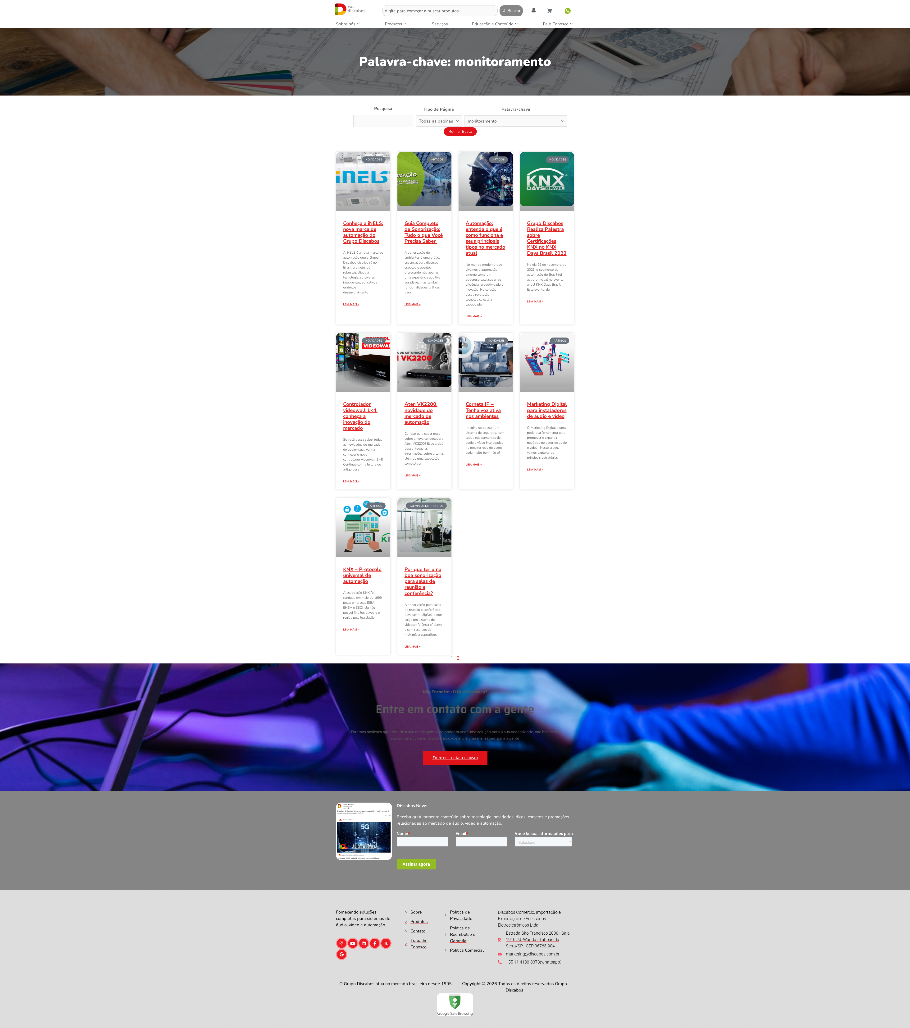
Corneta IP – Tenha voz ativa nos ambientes (483, 410)
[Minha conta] (533, 10)
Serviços (440, 24)
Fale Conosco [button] (556, 24)
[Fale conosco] (568, 11)
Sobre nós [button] (345, 24)
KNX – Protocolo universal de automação (362, 563)
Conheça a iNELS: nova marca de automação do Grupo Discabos (363, 232)
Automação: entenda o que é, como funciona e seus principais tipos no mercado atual (485, 238)
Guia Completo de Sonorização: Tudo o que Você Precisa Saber (424, 232)
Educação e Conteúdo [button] (493, 24)
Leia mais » (351, 304)
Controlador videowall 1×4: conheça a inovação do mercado (360, 404)
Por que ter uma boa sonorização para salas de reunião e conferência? (423, 563)
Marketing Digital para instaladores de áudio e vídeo (547, 395)
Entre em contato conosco (455, 740)
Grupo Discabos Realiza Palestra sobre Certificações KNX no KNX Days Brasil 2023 (547, 238)
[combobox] (440, 10)
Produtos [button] (393, 24)
